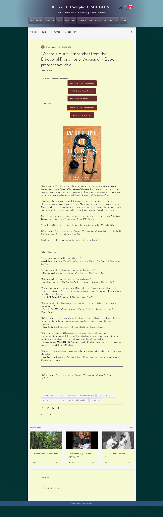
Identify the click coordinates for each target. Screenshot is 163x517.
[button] (131, 32)
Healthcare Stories (68, 396)
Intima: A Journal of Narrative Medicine (72, 400)
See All (131, 427)
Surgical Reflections (105, 396)
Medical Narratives (87, 396)
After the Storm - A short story (45, 453)
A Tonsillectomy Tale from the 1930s (116, 455)
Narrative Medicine (49, 396)
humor (57, 31)
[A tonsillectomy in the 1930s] (118, 440)
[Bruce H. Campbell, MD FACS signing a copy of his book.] (82, 440)
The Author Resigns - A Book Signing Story (80, 455)
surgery (45, 31)
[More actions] (121, 47)
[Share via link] (58, 408)
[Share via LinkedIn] (53, 408)
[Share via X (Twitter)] (47, 408)
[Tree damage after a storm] (46, 440)
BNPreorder (95, 400)
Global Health (70, 31)
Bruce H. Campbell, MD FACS (80, 6)
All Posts (34, 31)
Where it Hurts (47, 400)
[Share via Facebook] (42, 408)
